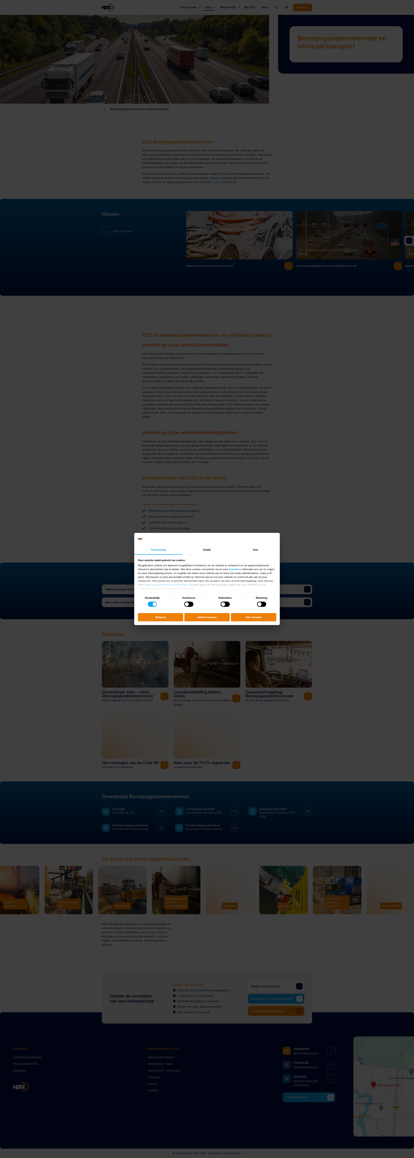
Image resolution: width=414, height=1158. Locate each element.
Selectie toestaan (207, 617)
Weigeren (160, 617)
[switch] (188, 604)
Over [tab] (255, 549)
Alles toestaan (253, 617)
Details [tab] (207, 549)
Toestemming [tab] (158, 549)
